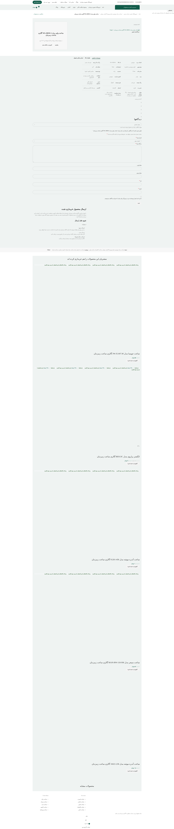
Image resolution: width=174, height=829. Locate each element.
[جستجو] (43, 7)
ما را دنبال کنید (37, 2)
